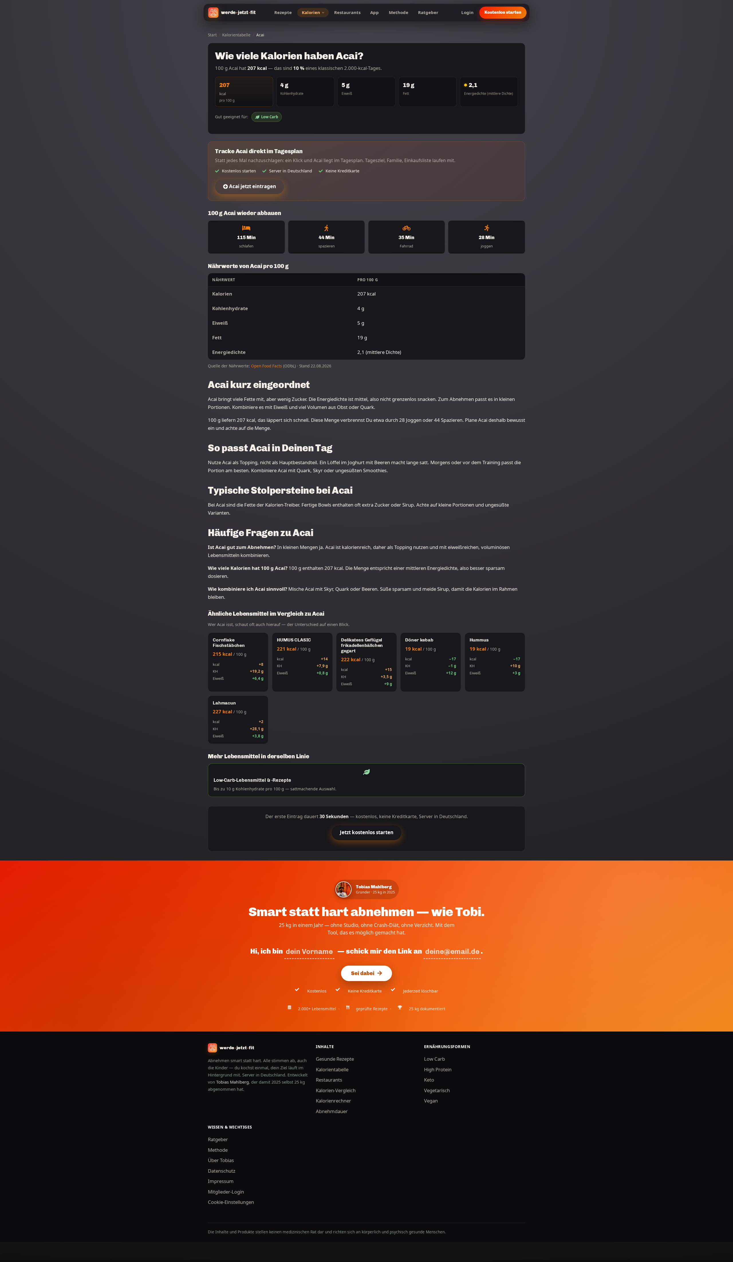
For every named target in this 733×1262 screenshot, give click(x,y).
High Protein (438, 1069)
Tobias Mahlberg (232, 1082)
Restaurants (347, 12)
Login (467, 12)
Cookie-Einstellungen (231, 1202)
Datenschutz (221, 1171)
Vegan (431, 1100)
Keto (429, 1079)
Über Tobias (221, 1160)
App (374, 12)
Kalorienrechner (333, 1100)
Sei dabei (362, 973)
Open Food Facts (266, 366)
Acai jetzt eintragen (252, 186)
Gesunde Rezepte (335, 1059)
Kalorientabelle (236, 35)
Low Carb (269, 116)
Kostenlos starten (502, 12)
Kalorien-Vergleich (336, 1090)
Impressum (221, 1181)
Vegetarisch (437, 1090)
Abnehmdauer (332, 1111)
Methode (398, 12)
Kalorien (311, 12)
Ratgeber (428, 12)
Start (212, 35)
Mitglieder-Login (226, 1191)
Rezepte (283, 12)
